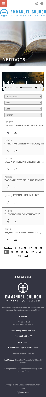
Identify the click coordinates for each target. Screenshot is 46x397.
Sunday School (13, 347)
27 (32, 252)
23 (11, 252)
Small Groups (9, 360)
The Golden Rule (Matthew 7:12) (22, 214)
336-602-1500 (26, 336)
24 (17, 252)
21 (41, 248)
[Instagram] (36, 3)
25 (22, 252)
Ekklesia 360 (23, 393)
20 (35, 248)
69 (40, 252)
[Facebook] (41, 3)
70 (19, 256)
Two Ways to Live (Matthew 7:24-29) (23, 125)
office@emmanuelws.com (25, 331)
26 (27, 252)
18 (25, 248)
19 (30, 248)
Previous (8, 248)
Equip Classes (26, 347)
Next (26, 256)
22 (6, 252)
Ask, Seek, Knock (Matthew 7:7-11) (22, 232)
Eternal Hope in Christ (26, 195)
